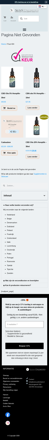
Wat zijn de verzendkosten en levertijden (22, 281)
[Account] (12, 17)
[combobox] (28, 19)
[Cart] (5, 17)
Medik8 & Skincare (15, 336)
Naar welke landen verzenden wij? (19, 205)
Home (3, 44)
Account (13, 21)
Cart (5, 21)
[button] (24, 29)
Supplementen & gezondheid (19, 334)
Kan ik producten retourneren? (18, 285)
